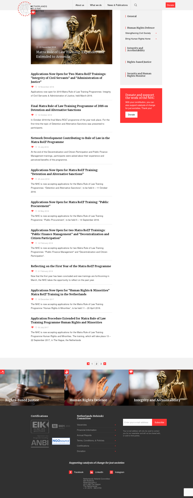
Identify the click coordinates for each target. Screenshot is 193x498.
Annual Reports (84, 435)
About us (79, 5)
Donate (170, 5)
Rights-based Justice (139, 62)
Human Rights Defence (141, 28)
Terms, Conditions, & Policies (90, 440)
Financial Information (86, 429)
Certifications (83, 445)
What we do (96, 5)
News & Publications (118, 5)
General (132, 16)
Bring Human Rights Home (137, 38)
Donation (81, 451)
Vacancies (82, 424)
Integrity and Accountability (136, 49)
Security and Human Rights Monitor (139, 74)
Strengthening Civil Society (138, 33)
